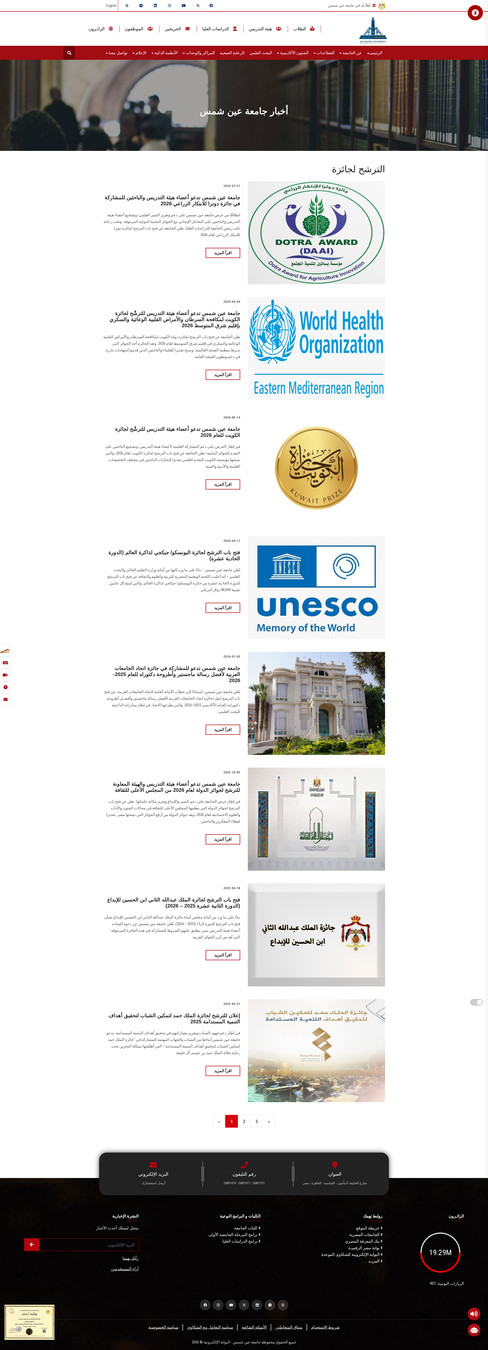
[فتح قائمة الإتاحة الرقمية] (475, 12)
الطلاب (300, 28)
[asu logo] (373, 28)
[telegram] (141, 5)
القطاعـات (325, 52)
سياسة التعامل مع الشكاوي (210, 1327)
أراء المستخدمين (125, 1269)
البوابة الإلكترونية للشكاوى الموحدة (350, 1254)
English (111, 6)
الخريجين (173, 28)
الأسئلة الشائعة (254, 1327)
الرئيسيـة (374, 52)
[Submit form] (31, 1244)
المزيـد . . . (371, 1261)
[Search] (69, 53)
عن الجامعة (352, 52)
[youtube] (183, 5)
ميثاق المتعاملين (288, 1327)
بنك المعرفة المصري (362, 1241)
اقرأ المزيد (223, 252)
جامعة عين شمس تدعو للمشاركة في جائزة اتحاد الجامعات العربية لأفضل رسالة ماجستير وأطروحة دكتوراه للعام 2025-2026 (176, 674)
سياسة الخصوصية (163, 1327)
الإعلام (140, 52)
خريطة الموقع (368, 1228)
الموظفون (134, 28)
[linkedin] (155, 5)
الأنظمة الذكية (166, 52)
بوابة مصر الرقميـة (364, 1247)
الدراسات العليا (216, 28)
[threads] (126, 5)
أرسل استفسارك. (153, 1183)
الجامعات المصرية (364, 1234)
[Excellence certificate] (29, 1321)
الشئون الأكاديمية (294, 52)
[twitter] (198, 5)
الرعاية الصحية (232, 52)
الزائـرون (97, 28)
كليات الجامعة (246, 1228)
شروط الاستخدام (325, 1327)
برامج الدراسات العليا (240, 1241)
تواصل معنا (117, 52)
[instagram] (169, 5)
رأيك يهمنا (131, 1258)
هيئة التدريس (261, 28)
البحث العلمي (261, 52)
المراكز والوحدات (200, 52)
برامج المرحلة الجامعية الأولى (233, 1234)
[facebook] (211, 5)
